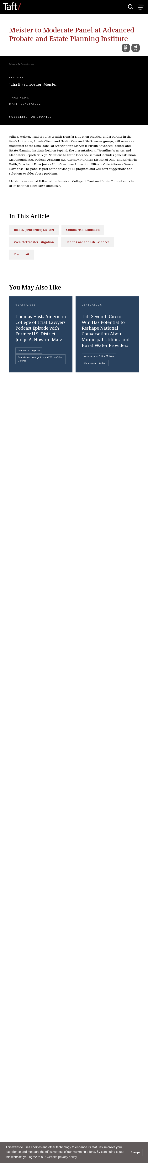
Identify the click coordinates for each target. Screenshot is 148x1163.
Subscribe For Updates (30, 117)
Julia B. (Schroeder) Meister (33, 85)
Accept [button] (135, 1152)
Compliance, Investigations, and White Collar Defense (40, 359)
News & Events (19, 64)
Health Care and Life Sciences (87, 242)
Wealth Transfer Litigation (34, 242)
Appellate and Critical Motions (99, 356)
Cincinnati (21, 254)
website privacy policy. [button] (62, 1157)
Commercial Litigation (83, 230)
